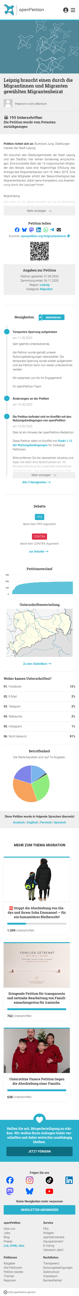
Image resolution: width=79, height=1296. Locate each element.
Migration (46, 289)
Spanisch (60, 822)
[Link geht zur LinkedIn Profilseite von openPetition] (69, 1180)
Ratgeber (9, 1263)
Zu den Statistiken (35, 664)
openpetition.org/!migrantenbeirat (44, 236)
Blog (7, 1237)
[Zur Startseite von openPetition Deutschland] (24, 10)
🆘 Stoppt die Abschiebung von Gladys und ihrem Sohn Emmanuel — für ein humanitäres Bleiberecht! (37, 912)
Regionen (10, 1280)
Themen (9, 1276)
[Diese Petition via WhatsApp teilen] (46, 229)
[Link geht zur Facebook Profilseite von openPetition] (10, 1180)
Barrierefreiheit (52, 1280)
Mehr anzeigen (37, 211)
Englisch (33, 822)
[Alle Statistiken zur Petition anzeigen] (39, 656)
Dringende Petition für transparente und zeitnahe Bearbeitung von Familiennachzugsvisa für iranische (36, 998)
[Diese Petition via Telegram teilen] (52, 229)
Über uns (9, 1228)
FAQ (46, 1228)
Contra (39, 536)
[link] (73, 10)
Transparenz (51, 1263)
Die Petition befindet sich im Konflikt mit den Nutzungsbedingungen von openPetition (42, 418)
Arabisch (19, 822)
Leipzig (44, 285)
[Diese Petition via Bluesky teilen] (24, 229)
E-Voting (48, 1245)
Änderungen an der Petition (31, 398)
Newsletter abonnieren (39, 1210)
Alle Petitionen (13, 1267)
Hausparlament (53, 1241)
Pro (39, 517)
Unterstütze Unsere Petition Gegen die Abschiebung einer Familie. (36, 1081)
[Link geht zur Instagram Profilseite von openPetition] (29, 1180)
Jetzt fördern (39, 1151)
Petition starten (13, 1272)
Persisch (46, 822)
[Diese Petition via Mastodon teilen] (32, 229)
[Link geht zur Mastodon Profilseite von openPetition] (10, 1191)
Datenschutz (51, 1272)
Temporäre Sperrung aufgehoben (35, 332)
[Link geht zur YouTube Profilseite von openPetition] (49, 1191)
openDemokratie (53, 1237)
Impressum (50, 1276)
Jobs (7, 1233)
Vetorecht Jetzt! (53, 1250)
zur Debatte (37, 551)
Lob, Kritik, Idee (14, 1245)
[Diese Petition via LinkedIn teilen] (39, 229)
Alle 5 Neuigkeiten (34, 482)
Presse (8, 1241)
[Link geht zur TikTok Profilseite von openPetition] (49, 1180)
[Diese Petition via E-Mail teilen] (59, 229)
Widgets (48, 1233)
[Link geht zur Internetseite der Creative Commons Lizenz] (6, 1292)
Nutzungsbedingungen (58, 1267)
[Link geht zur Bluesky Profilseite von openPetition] (29, 1191)
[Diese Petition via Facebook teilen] (17, 229)
